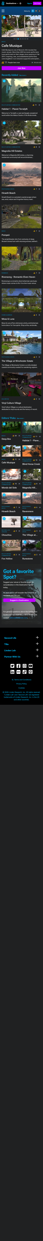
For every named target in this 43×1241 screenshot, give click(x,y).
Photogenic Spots (8, 189)
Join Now (21, 68)
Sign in (29, 3)
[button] (12, 3)
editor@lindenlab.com (18, 618)
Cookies (21, 688)
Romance (5, 273)
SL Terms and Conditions (21, 680)
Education (5, 399)
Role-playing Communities (11, 105)
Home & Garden (7, 315)
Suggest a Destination (19, 600)
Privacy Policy (21, 684)
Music (4, 41)
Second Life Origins (6, 531)
